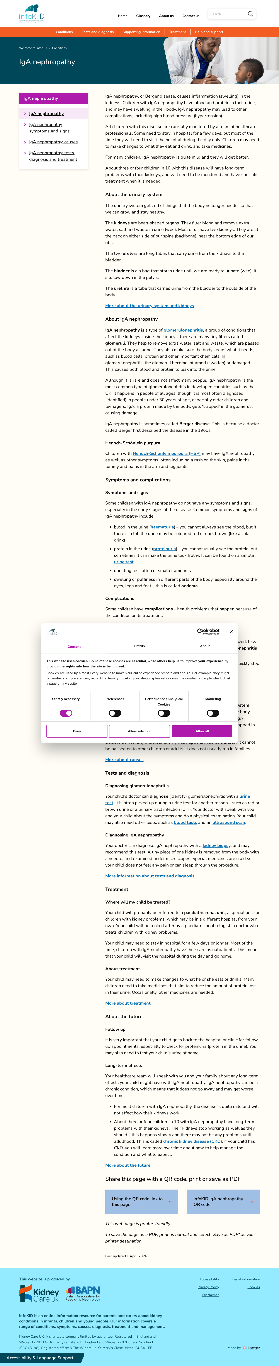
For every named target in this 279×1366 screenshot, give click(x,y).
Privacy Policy (208, 1287)
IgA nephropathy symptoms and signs (49, 128)
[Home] (31, 13)
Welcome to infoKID (33, 48)
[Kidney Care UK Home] (39, 1293)
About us (166, 16)
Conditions (64, 32)
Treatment (177, 32)
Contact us (190, 16)
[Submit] (250, 14)
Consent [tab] (74, 646)
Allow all (202, 731)
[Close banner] (231, 631)
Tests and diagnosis (98, 32)
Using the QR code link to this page (137, 1201)
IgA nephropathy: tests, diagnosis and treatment (53, 156)
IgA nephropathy (46, 114)
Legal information (246, 1279)
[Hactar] (251, 1348)
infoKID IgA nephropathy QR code (218, 1201)
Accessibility (209, 1279)
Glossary (143, 16)
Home (123, 16)
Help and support (209, 32)
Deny (77, 731)
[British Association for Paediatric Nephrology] (83, 1293)
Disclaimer (210, 1295)
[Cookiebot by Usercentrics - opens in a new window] (200, 631)
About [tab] (205, 646)
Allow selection (139, 731)
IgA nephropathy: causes (53, 142)
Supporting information (141, 32)
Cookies (254, 1287)
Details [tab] (139, 646)
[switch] (115, 713)
